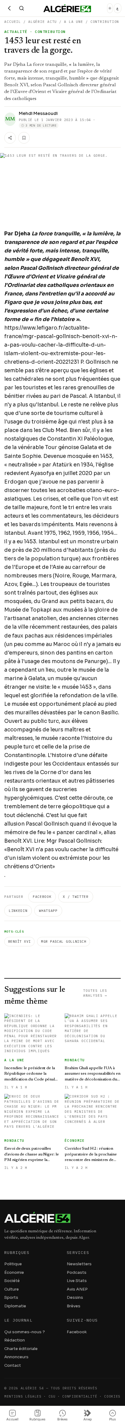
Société (12, 1280)
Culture (11, 1289)
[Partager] (10, 138)
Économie (14, 1272)
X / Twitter (75, 897)
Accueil (12, 22)
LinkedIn (18, 911)
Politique (13, 1263)
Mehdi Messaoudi (38, 113)
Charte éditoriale (21, 1348)
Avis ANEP (77, 1289)
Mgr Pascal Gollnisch (63, 941)
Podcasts (76, 1272)
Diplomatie (15, 1306)
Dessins (75, 1297)
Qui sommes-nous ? (24, 1331)
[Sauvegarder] (24, 138)
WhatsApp (48, 911)
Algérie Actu (42, 22)
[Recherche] (21, 8)
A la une (73, 22)
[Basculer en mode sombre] (110, 8)
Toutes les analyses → (95, 993)
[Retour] (9, 8)
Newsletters (79, 1263)
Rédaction (14, 1340)
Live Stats (77, 1280)
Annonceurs (16, 1356)
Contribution (104, 22)
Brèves (73, 1306)
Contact (12, 1365)
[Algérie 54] (67, 8)
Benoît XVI (19, 941)
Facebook (42, 897)
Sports (11, 1297)
